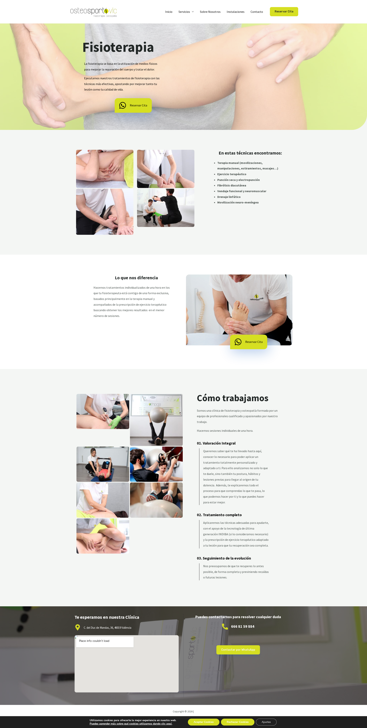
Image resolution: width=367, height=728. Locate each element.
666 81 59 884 (242, 626)
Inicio (168, 12)
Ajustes (266, 722)
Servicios (184, 12)
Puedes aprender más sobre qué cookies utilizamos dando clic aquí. (131, 724)
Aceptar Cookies (204, 722)
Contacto (257, 12)
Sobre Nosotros (210, 12)
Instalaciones (235, 12)
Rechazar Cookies (238, 722)
